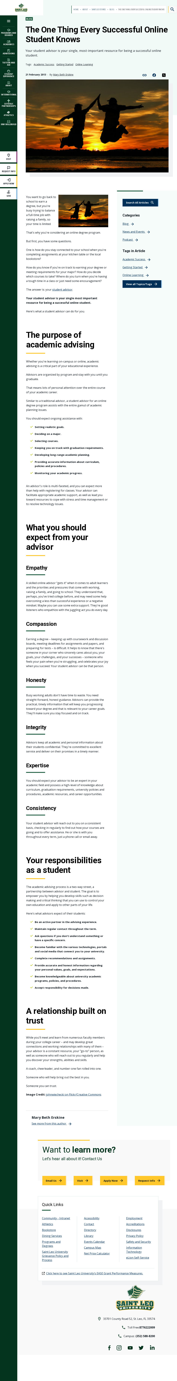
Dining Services (52, 1236)
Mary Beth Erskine (63, 74)
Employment (134, 1218)
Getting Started (64, 64)
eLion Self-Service (137, 1258)
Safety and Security (138, 1242)
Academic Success (44, 64)
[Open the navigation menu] (8, 21)
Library (88, 1236)
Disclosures (133, 1230)
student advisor (62, 289)
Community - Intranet (56, 1218)
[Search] (172, 9)
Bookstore (49, 1230)
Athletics (47, 1224)
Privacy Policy (134, 1236)
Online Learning (84, 64)
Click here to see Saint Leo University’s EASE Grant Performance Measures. (94, 1273)
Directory (90, 1230)
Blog (112, 9)
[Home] (21, 7)
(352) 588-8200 (145, 1336)
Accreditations (135, 1224)
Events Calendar (94, 1242)
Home (76, 9)
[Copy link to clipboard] (144, 75)
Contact (89, 1224)
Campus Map (92, 1248)
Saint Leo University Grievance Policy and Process (55, 1256)
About (85, 9)
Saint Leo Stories (99, 9)
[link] (141, 202)
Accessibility (91, 1218)
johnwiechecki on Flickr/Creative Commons (73, 1094)
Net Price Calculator (97, 1253)
